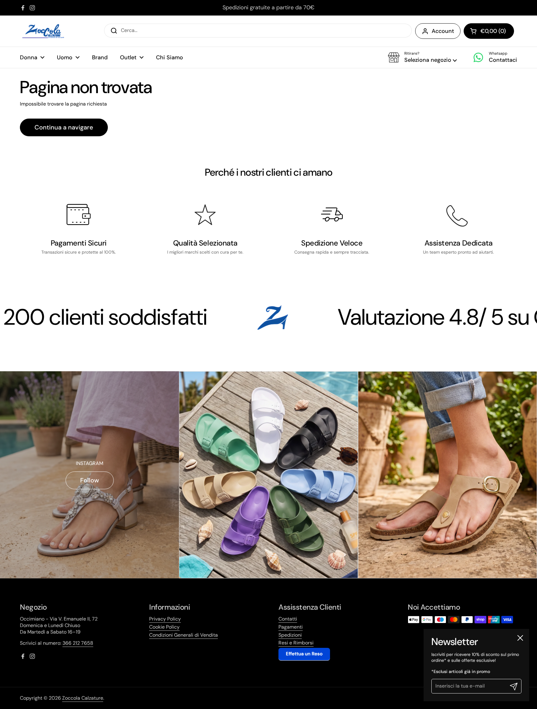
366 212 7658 (77, 643)
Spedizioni (290, 635)
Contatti (287, 619)
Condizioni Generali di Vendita (183, 635)
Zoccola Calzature (82, 698)
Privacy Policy (165, 619)
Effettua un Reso (304, 654)
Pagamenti (290, 627)
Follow (89, 480)
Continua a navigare (63, 127)
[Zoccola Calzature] (43, 31)
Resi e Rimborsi (296, 642)
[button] (422, 57)
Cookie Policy (164, 627)
